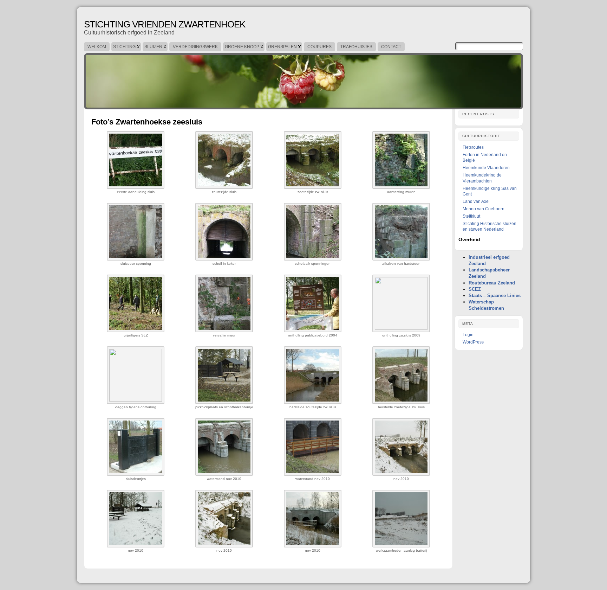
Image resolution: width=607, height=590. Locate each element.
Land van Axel (476, 201)
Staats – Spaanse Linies (495, 295)
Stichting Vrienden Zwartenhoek (164, 24)
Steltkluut (471, 216)
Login (468, 334)
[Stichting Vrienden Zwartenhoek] (303, 79)
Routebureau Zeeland (492, 283)
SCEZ (475, 289)
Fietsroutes (473, 147)
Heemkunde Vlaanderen (486, 167)
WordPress (473, 342)
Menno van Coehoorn (483, 208)
